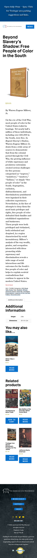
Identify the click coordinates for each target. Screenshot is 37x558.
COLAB (20, 532)
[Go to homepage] (18, 493)
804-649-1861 (18, 521)
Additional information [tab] (15, 300)
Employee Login (18, 530)
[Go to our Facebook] (13, 517)
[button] (28, 69)
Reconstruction (15, 295)
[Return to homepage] (12, 26)
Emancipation (10, 293)
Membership (18, 499)
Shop (18, 509)
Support (19, 504)
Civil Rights (26, 291)
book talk (19, 291)
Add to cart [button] (11, 420)
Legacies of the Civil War (22, 293)
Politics (8, 295)
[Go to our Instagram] (16, 517)
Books (11, 290)
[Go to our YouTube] (23, 517)
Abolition (19, 290)
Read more (12, 369)
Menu (30, 26)
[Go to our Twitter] (20, 517)
